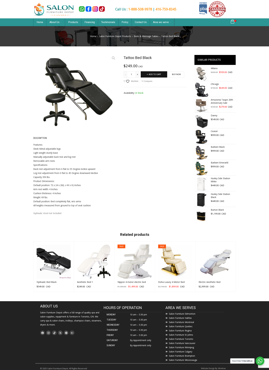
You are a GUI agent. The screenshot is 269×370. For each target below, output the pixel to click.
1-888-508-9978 (140, 9)
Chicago (215, 83)
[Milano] (201, 74)
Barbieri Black (218, 146)
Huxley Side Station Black (220, 196)
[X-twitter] (60, 332)
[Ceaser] (201, 137)
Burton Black (217, 209)
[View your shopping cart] (232, 22)
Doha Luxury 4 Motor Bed (171, 281)
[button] (113, 58)
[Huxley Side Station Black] (201, 200)
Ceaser (214, 131)
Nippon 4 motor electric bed (132, 281)
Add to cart (155, 74)
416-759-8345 (166, 9)
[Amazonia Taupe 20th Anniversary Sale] (201, 106)
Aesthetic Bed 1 (85, 281)
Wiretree (222, 368)
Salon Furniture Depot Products (115, 36)
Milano (214, 68)
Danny (214, 115)
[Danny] (201, 121)
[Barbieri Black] (201, 153)
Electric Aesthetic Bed (209, 281)
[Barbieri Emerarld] (201, 168)
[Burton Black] (201, 216)
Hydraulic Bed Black (47, 281)
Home (93, 36)
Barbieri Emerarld (219, 162)
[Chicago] (201, 90)
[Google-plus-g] (72, 332)
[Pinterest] (66, 332)
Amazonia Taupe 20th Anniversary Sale (222, 101)
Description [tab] (40, 138)
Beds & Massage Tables (146, 36)
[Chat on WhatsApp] (82, 9)
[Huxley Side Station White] (201, 184)
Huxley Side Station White (220, 180)
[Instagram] (48, 332)
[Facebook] (42, 332)
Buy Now (176, 74)
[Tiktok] (54, 332)
